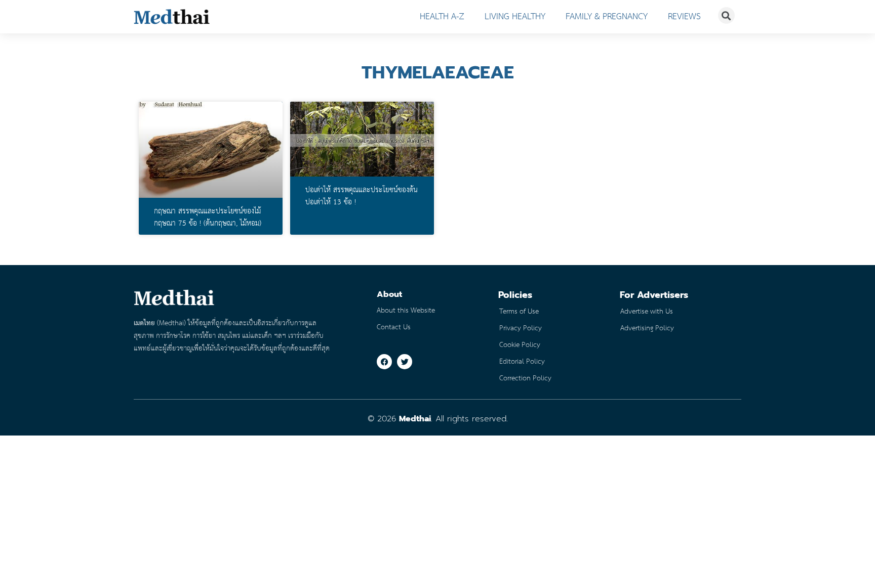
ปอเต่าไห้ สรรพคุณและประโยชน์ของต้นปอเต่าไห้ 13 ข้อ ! (361, 196)
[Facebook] (384, 361)
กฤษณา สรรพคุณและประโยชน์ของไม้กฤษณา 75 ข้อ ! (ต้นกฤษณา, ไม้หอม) (207, 217)
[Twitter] (404, 361)
